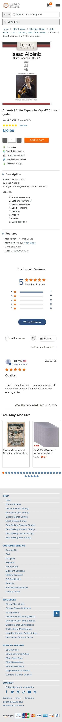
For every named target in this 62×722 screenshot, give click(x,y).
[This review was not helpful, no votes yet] (53, 405)
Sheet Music (19, 29)
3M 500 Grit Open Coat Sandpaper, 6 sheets (44, 451)
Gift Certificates (13, 579)
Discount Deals (13, 504)
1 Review (22, 125)
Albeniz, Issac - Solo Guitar (32, 32)
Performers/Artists (15, 666)
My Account (12, 567)
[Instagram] (18, 692)
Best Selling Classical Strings (20, 525)
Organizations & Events (18, 670)
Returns (10, 583)
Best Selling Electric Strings (20, 533)
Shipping (10, 558)
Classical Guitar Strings (17, 508)
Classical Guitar (37, 29)
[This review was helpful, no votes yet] (47, 405)
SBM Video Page (14, 658)
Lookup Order (13, 592)
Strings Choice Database (18, 608)
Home (5, 29)
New (8, 500)
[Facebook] (6, 692)
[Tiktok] (23, 692)
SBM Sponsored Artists (17, 654)
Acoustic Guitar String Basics (20, 621)
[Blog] (34, 692)
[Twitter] (12, 692)
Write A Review (32, 322)
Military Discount (14, 575)
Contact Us (11, 550)
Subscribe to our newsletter (20, 687)
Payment (10, 562)
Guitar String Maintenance (19, 629)
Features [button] (11, 233)
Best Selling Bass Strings (18, 538)
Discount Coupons (15, 571)
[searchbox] (17, 338)
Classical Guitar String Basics (20, 616)
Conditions (29, 698)
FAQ (8, 554)
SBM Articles (12, 650)
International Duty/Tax (17, 587)
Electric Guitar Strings (17, 517)
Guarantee (7, 698)
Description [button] (13, 174)
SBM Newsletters (14, 662)
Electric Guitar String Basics (20, 625)
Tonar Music (29, 243)
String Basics (12, 612)
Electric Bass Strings (16, 521)
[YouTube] (29, 692)
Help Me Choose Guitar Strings (22, 633)
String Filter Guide (15, 604)
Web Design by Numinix (13, 706)
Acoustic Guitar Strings (17, 513)
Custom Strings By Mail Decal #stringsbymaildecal (15, 451)
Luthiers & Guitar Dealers (19, 675)
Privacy (18, 698)
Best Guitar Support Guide (19, 637)
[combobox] (44, 347)
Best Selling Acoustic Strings (20, 529)
